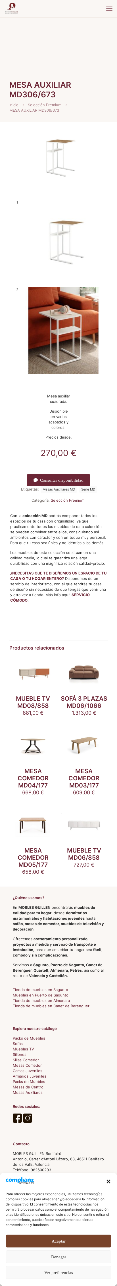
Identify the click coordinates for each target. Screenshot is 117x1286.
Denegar (58, 1257)
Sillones (19, 1054)
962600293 (41, 1170)
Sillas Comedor (26, 1060)
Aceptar (59, 1241)
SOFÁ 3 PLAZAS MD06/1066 (84, 702)
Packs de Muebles (29, 1038)
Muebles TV (23, 1049)
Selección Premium (44, 105)
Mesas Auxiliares (28, 1092)
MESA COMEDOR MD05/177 (33, 857)
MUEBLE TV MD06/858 (84, 854)
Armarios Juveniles (29, 1076)
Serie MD (88, 489)
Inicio (13, 105)
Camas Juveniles (27, 1070)
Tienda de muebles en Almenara (41, 1000)
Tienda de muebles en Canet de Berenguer (51, 1006)
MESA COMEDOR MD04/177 (33, 778)
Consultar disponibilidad (61, 480)
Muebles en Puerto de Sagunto (40, 995)
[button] (108, 1181)
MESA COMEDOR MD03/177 (83, 778)
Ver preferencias (58, 1272)
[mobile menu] (109, 8)
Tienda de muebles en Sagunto (40, 989)
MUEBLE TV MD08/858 (33, 702)
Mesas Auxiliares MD (59, 489)
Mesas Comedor (27, 1065)
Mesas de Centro (28, 1087)
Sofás (18, 1043)
